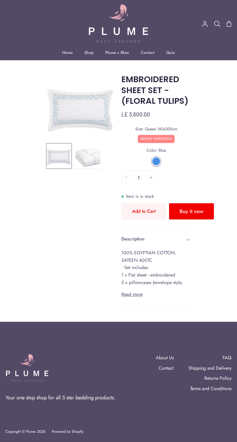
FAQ (227, 357)
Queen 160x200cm (156, 138)
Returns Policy (218, 378)
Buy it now (191, 211)
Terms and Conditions (211, 388)
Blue (156, 161)
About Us (165, 357)
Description (133, 239)
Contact (166, 368)
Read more (131, 294)
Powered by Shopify (68, 431)
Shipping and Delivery (210, 368)
